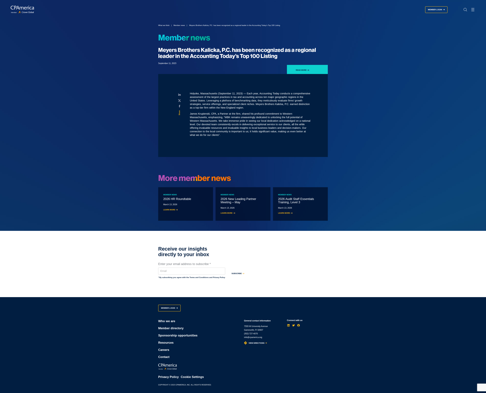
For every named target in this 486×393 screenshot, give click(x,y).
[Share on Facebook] (179, 106)
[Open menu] (472, 9)
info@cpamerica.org (253, 337)
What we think (163, 25)
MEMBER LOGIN (435, 10)
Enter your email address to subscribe (184, 264)
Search (465, 9)
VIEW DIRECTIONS (256, 343)
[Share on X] (179, 100)
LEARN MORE (169, 210)
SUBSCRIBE (236, 273)
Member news (179, 25)
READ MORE (301, 70)
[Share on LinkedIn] (179, 95)
